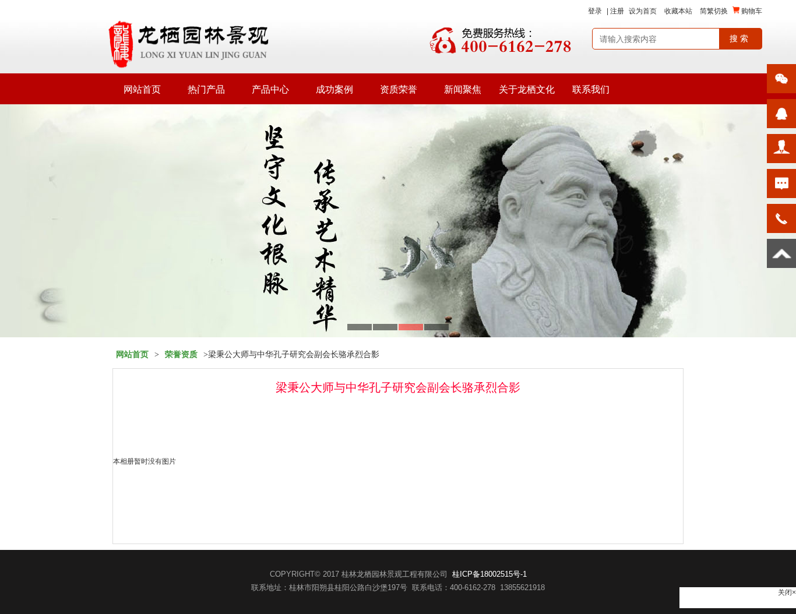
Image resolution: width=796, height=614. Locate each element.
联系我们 (591, 89)
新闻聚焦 (462, 89)
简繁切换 (714, 11)
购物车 (750, 11)
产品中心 (270, 89)
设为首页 (643, 11)
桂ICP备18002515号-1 (489, 574)
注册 (617, 11)
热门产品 (206, 89)
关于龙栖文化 (527, 89)
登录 (595, 11)
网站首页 (142, 89)
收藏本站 (678, 11)
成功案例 (334, 89)
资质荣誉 (398, 89)
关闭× (787, 592)
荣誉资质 (181, 354)
